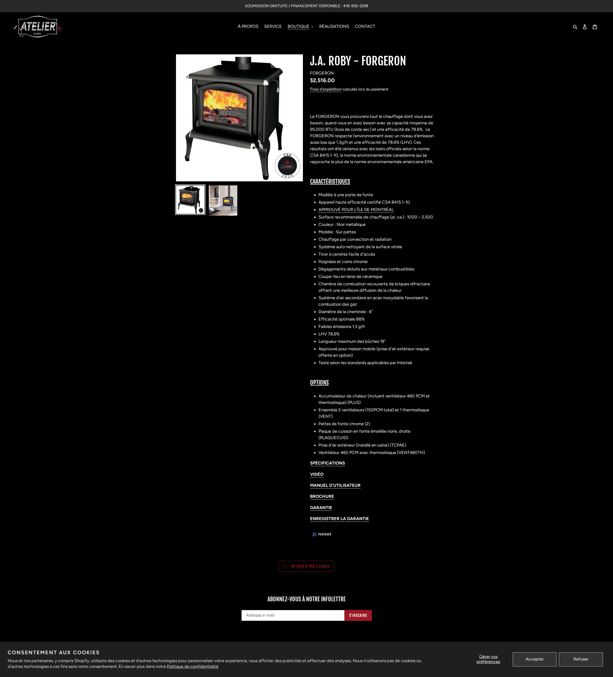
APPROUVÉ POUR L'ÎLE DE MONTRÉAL (356, 209)
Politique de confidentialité (192, 666)
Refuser (580, 659)
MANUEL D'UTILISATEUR (335, 485)
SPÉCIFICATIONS (327, 463)
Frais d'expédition (326, 89)
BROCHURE (322, 496)
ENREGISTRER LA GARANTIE (339, 518)
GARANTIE (321, 507)
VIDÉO (317, 474)
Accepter (535, 659)
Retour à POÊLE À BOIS (310, 566)
